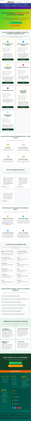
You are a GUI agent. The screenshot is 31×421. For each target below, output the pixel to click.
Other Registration (7, 5)
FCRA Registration (4, 394)
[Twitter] (15, 408)
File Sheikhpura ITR (7, 82)
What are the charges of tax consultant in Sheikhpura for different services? (15, 299)
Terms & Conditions (26, 414)
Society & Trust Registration (26, 385)
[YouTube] (18, 408)
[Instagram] (20, 408)
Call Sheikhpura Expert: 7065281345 (16, 365)
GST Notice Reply (14, 383)
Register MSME (8, 129)
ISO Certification (4, 399)
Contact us (25, 5)
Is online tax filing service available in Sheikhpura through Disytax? (15, 314)
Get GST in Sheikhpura (8, 59)
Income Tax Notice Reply (5, 379)
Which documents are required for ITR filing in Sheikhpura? (15, 311)
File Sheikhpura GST (23, 59)
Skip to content (2, 0)
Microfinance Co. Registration (24, 382)
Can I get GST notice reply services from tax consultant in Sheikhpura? (15, 305)
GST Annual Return (14, 384)
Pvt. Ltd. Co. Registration (25, 379)
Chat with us (16, 400)
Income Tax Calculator (5, 382)
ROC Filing (23, 386)
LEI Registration (4, 400)
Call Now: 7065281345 (16, 25)
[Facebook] (13, 408)
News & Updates (14, 5)
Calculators (20, 5)
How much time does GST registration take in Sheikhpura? (15, 302)
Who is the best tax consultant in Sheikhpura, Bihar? (15, 296)
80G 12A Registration (5, 392)
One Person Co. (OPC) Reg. (25, 380)
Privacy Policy (16, 414)
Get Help (23, 82)
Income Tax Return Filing (5, 378)
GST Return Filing (14, 379)
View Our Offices (16, 403)
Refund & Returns (20, 414)
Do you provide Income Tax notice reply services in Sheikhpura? (15, 308)
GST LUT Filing (14, 382)
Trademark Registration (5, 396)
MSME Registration (4, 395)
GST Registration (14, 378)
